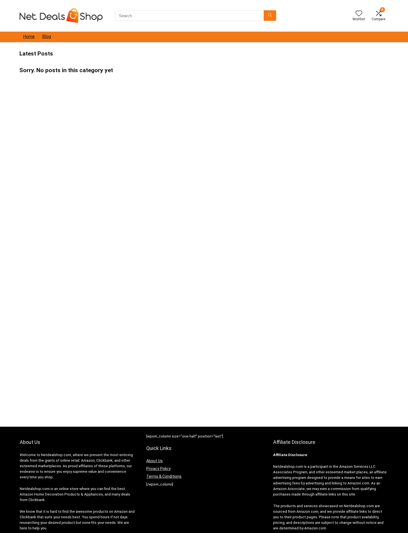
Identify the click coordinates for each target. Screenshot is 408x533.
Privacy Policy (158, 468)
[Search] (270, 15)
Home (29, 36)
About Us (154, 461)
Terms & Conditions (164, 476)
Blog (46, 36)
